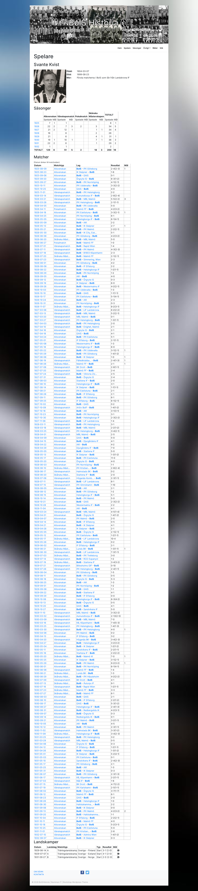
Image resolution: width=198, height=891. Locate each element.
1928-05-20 (40, 461)
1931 (36, 143)
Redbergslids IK (91, 710)
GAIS (86, 175)
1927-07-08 (40, 367)
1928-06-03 (40, 464)
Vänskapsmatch (62, 192)
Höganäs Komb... (85, 478)
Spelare (127, 48)
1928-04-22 (40, 444)
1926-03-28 (40, 202)
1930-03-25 (40, 626)
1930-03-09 (40, 619)
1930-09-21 (40, 720)
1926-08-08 (40, 266)
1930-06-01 (40, 666)
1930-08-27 (40, 706)
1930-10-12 (40, 727)
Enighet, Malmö (91, 326)
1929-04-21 (40, 525)
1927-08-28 (40, 394)
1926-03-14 (40, 195)
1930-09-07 (40, 713)
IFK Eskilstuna (84, 212)
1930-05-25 (40, 659)
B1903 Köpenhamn (93, 252)
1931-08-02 (40, 791)
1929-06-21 (40, 548)
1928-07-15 (40, 485)
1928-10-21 (40, 501)
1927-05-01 (40, 340)
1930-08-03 (40, 696)
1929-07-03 (40, 555)
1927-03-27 (40, 320)
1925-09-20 (40, 178)
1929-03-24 (40, 511)
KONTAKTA (39, 874)
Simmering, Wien (92, 259)
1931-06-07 (40, 774)
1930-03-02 (40, 616)
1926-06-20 (40, 239)
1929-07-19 (40, 562)
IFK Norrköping (91, 182)
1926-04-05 (40, 205)
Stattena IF (82, 380)
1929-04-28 (40, 528)
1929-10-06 (40, 599)
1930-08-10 (40, 700)
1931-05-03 (40, 757)
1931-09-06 (40, 807)
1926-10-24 (40, 300)
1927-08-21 (40, 390)
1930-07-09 (40, 680)
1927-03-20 (40, 316)
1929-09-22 (40, 592)
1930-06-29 (40, 676)
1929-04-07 (40, 518)
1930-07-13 (40, 683)
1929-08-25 (40, 582)
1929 (36, 136)
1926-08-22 (40, 269)
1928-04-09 (40, 437)
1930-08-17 (40, 703)
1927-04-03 (40, 323)
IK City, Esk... (90, 232)
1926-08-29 (40, 273)
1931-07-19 (40, 787)
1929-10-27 (40, 609)
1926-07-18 (40, 252)
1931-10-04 (40, 817)
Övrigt (146, 48)
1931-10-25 (40, 828)
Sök (161, 48)
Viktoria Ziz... (90, 374)
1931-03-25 (40, 737)
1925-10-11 (39, 185)
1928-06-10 (40, 468)
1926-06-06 (40, 236)
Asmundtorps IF (85, 195)
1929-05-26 (40, 542)
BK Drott (81, 367)
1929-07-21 (40, 565)
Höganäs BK (83, 639)
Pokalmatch (60, 209)
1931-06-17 (40, 777)
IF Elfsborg (89, 266)
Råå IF (80, 780)
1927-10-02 (40, 404)
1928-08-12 (40, 491)
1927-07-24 (40, 374)
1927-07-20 (40, 370)
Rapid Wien (89, 246)
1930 (36, 139)
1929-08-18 (40, 579)
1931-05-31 (40, 770)
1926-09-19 (40, 283)
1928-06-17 (40, 471)
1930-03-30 (40, 629)
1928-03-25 (40, 431)
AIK (85, 222)
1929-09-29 (40, 595)
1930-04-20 (40, 639)
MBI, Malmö (89, 199)
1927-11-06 (40, 421)
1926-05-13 (40, 226)
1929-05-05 (40, 532)
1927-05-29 (40, 353)
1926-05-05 (40, 219)
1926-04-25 (40, 215)
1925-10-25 (40, 189)
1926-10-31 (40, 303)
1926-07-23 (40, 259)
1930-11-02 (40, 730)
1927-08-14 (40, 387)
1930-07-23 (40, 690)
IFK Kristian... (83, 468)
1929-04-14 (40, 522)
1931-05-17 (40, 764)
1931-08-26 (40, 801)
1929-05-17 (40, 538)
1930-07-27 (40, 693)
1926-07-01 (40, 246)
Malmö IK (88, 656)
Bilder (155, 48)
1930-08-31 (40, 710)
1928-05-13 (40, 454)
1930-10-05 (40, 723)
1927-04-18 (40, 333)
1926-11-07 (40, 306)
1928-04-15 (40, 441)
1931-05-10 (40, 760)
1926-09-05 (40, 276)
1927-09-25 (40, 400)
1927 (36, 129)
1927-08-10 (40, 384)
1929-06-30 (40, 552)
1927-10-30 (40, 417)
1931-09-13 (40, 811)
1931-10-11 (39, 821)
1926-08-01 (40, 263)
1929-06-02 (40, 545)
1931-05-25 (40, 767)
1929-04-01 (40, 515)
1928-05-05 (40, 451)
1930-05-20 (40, 656)
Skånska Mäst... (62, 239)
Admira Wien (90, 834)
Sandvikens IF (91, 609)
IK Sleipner (82, 172)
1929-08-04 (40, 572)
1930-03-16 (40, 622)
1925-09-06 (40, 175)
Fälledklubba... (84, 360)
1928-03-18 (40, 427)
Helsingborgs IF (84, 219)
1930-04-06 (40, 632)
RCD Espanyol (91, 558)
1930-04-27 (40, 643)
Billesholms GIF (84, 565)
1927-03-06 (40, 310)
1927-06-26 (40, 363)
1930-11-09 (40, 733)
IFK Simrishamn (84, 485)
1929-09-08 (40, 589)
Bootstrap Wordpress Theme (75, 882)
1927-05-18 (40, 347)
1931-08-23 (40, 797)
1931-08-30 (40, 804)
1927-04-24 (40, 337)
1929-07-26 (40, 569)
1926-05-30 (40, 232)
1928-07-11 (40, 481)
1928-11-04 (40, 508)
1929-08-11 (40, 575)
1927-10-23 (40, 414)
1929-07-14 (40, 558)
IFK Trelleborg (91, 555)
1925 (36, 123)
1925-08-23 (40, 172)
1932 (36, 146)
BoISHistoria (44, 882)
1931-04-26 (40, 750)
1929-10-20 (40, 606)
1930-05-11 (40, 649)
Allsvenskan (60, 168)
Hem (120, 48)
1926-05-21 (40, 229)
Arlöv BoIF (82, 407)
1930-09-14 (40, 717)
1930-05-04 (40, 646)
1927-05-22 (40, 350)
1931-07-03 (40, 780)
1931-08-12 (40, 794)
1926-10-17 (40, 296)
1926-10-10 (40, 293)
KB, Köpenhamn (84, 622)
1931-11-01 (39, 831)
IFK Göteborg (90, 168)
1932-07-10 (40, 834)
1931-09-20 (40, 814)
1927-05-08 (40, 343)
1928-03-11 (40, 424)
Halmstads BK (84, 471)
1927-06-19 (40, 360)
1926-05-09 (40, 222)
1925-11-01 (39, 192)
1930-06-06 (40, 669)
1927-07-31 (40, 377)
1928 (36, 133)
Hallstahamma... (85, 804)
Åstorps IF (89, 683)
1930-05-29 (40, 663)
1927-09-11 (40, 397)
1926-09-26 (40, 286)
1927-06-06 (40, 357)
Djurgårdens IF (91, 441)
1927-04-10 (40, 326)
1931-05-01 (40, 754)
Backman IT (56, 882)
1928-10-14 (40, 498)
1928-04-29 (40, 448)
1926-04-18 (40, 212)
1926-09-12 (40, 279)
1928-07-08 (40, 478)
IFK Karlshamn (84, 787)
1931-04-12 (40, 747)
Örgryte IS (82, 178)
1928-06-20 (40, 474)
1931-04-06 (40, 743)
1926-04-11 (40, 209)
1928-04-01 (40, 434)
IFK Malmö (89, 229)
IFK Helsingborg (92, 192)
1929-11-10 (39, 612)
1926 (36, 126)
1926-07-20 (40, 256)
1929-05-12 (40, 535)
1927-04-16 (40, 330)
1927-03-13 (40, 313)
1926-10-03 (40, 289)
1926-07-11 (40, 249)
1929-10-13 (40, 602)
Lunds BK (81, 548)
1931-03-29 (40, 740)
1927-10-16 (40, 411)
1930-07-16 (40, 686)
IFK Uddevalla (84, 185)
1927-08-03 (40, 380)
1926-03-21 (40, 199)
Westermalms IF (92, 286)
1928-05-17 (40, 458)
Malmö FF (81, 209)
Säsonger (137, 48)
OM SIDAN (38, 871)
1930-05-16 (40, 653)
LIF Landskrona (91, 310)
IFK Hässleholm (91, 676)
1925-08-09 (40, 168)
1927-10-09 (40, 407)
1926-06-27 (40, 242)
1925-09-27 (40, 182)
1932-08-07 (40, 838)
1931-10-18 (39, 824)
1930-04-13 (40, 636)
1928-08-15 (40, 495)
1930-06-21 (40, 673)
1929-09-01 (40, 585)
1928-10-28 (40, 505)
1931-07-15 (40, 784)
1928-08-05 (40, 488)
